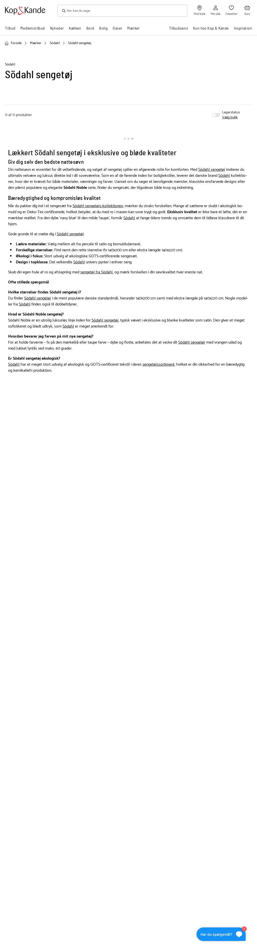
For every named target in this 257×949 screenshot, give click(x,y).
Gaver (117, 28)
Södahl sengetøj (211, 169)
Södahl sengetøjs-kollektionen (98, 206)
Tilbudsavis (178, 28)
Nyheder (57, 28)
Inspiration (243, 28)
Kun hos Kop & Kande (211, 28)
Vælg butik (230, 117)
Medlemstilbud (32, 28)
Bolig (103, 28)
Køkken (75, 28)
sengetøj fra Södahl (96, 272)
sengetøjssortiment (158, 364)
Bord (90, 28)
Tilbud (10, 28)
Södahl (224, 175)
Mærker (133, 28)
